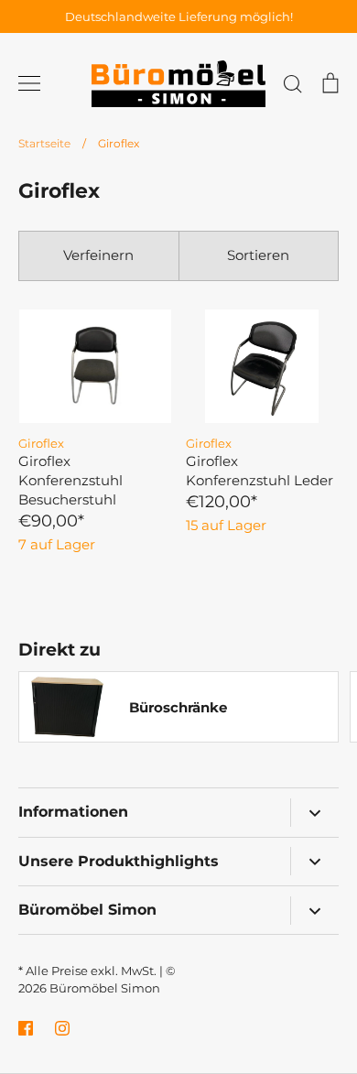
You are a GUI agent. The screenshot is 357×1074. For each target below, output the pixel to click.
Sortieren (258, 255)
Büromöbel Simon (104, 988)
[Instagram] (62, 1028)
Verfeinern (98, 255)
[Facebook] (25, 1028)
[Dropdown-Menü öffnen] (314, 812)
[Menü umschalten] (29, 83)
